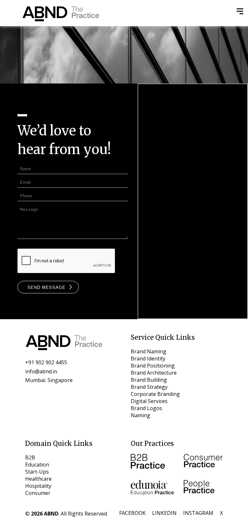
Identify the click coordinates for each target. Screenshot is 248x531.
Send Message (46, 287)
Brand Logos (146, 408)
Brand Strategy (149, 386)
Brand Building (149, 379)
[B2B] (152, 462)
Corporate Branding (155, 394)
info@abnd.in (41, 371)
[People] (203, 488)
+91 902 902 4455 (46, 362)
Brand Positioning (153, 365)
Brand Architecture (154, 372)
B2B (30, 457)
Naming (140, 415)
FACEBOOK (132, 512)
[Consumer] (203, 462)
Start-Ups (37, 471)
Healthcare (38, 478)
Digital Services (149, 401)
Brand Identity (148, 358)
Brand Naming (148, 351)
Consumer (37, 493)
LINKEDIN (164, 512)
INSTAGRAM (198, 512)
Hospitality (38, 485)
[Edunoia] (152, 488)
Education (37, 464)
